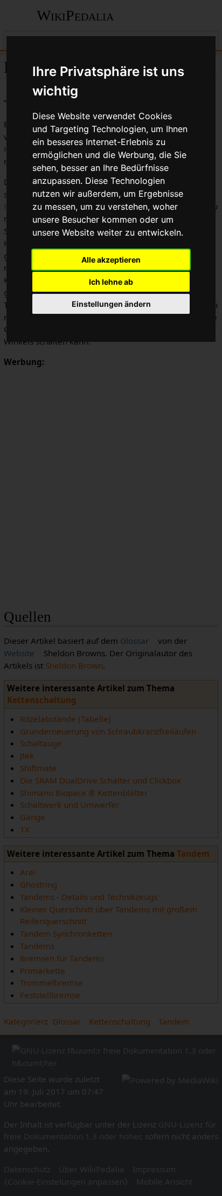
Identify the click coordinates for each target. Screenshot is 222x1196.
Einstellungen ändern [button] (111, 303)
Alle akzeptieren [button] (111, 259)
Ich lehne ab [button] (111, 281)
